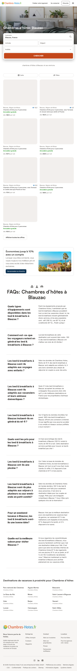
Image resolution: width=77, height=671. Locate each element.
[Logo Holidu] (11, 3)
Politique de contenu (29, 667)
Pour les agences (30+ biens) (66, 642)
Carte (22, 75)
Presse (45, 646)
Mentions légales (68, 665)
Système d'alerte (66, 667)
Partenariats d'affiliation (47, 650)
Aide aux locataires (49, 637)
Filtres (57, 75)
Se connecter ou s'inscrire (16, 271)
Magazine (28, 644)
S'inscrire (65, 3)
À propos (28, 641)
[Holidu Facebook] (42, 660)
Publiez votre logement (40, 3)
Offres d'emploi (30, 637)
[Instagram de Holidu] (34, 660)
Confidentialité (16, 667)
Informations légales (52, 667)
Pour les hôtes (65, 637)
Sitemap (41, 667)
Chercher (38, 56)
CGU (8, 667)
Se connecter (55, 3)
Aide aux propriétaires (47, 642)
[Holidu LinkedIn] (38, 660)
